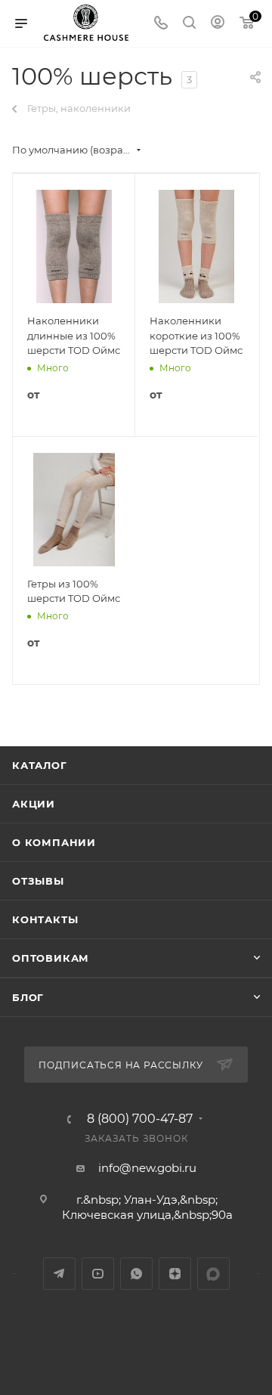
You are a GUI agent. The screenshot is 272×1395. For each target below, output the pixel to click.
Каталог (39, 765)
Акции (33, 804)
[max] (213, 1273)
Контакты (45, 919)
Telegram (59, 1273)
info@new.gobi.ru (147, 1168)
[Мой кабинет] (217, 24)
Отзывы (38, 881)
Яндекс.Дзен (175, 1273)
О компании (54, 842)
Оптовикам (50, 958)
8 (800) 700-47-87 (140, 1119)
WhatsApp (136, 1273)
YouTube (98, 1273)
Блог (28, 997)
